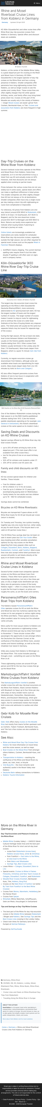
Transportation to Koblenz (13, 757)
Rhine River (15, 980)
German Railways (18, 924)
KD (14, 311)
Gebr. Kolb (5, 722)
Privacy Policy (20, 1099)
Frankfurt (26, 550)
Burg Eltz (22, 881)
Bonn (20, 548)
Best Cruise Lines (25, 864)
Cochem (15, 550)
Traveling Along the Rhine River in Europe (19, 998)
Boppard (33, 548)
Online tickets (6, 232)
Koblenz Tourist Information (13, 775)
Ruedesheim (6, 550)
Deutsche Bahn (9, 772)
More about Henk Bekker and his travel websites (18, 1019)
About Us (22, 1102)
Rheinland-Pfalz (7, 986)
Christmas (36, 854)
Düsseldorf (12, 548)
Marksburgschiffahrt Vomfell (15, 683)
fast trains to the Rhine (30, 856)
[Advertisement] (21, 136)
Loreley (27, 983)
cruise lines (30, 851)
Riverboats (5, 989)
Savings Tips (12, 864)
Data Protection (8, 1099)
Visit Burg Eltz (8, 765)
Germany (5, 22)
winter (27, 854)
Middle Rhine (8, 841)
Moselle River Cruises (11, 879)
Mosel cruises (13, 103)
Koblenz (26, 548)
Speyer (16, 896)
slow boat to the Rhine (18, 859)
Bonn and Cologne (24, 368)
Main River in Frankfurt (24, 884)
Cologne (4, 548)
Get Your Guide (26, 537)
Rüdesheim (32, 212)
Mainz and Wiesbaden (20, 861)
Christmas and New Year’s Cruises (25, 874)
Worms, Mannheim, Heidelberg (25, 891)
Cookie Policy (31, 1099)
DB (12, 983)
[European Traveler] (7, 3)
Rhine (16, 986)
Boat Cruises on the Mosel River (15, 750)
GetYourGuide (16, 929)
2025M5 (6, 983)
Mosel (33, 983)
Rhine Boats (24, 986)
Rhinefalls (7, 899)
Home (4, 1027)
